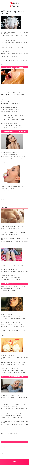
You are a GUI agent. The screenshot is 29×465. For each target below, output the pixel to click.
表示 (3, 64)
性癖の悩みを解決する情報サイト (14, 462)
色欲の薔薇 (14, 461)
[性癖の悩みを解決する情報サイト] (14, 3)
